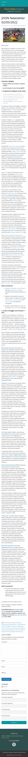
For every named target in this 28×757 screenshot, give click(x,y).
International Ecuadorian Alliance (10, 630)
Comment (4, 642)
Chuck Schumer (21, 624)
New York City (19, 631)
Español (4, 2)
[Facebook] (14, 746)
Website (3, 673)
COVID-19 (4, 626)
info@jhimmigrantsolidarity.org (14, 736)
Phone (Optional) (5, 715)
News (19, 25)
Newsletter (23, 25)
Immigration (21, 628)
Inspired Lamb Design (16, 755)
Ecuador (13, 626)
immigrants (14, 628)
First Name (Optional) (7, 697)
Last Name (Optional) (6, 703)
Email (3, 667)
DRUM (9, 626)
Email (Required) (5, 709)
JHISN (16, 25)
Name (3, 661)
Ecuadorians (20, 626)
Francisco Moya (5, 628)
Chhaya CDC (12, 624)
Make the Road (10, 631)
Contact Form (5, 738)
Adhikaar (7, 623)
